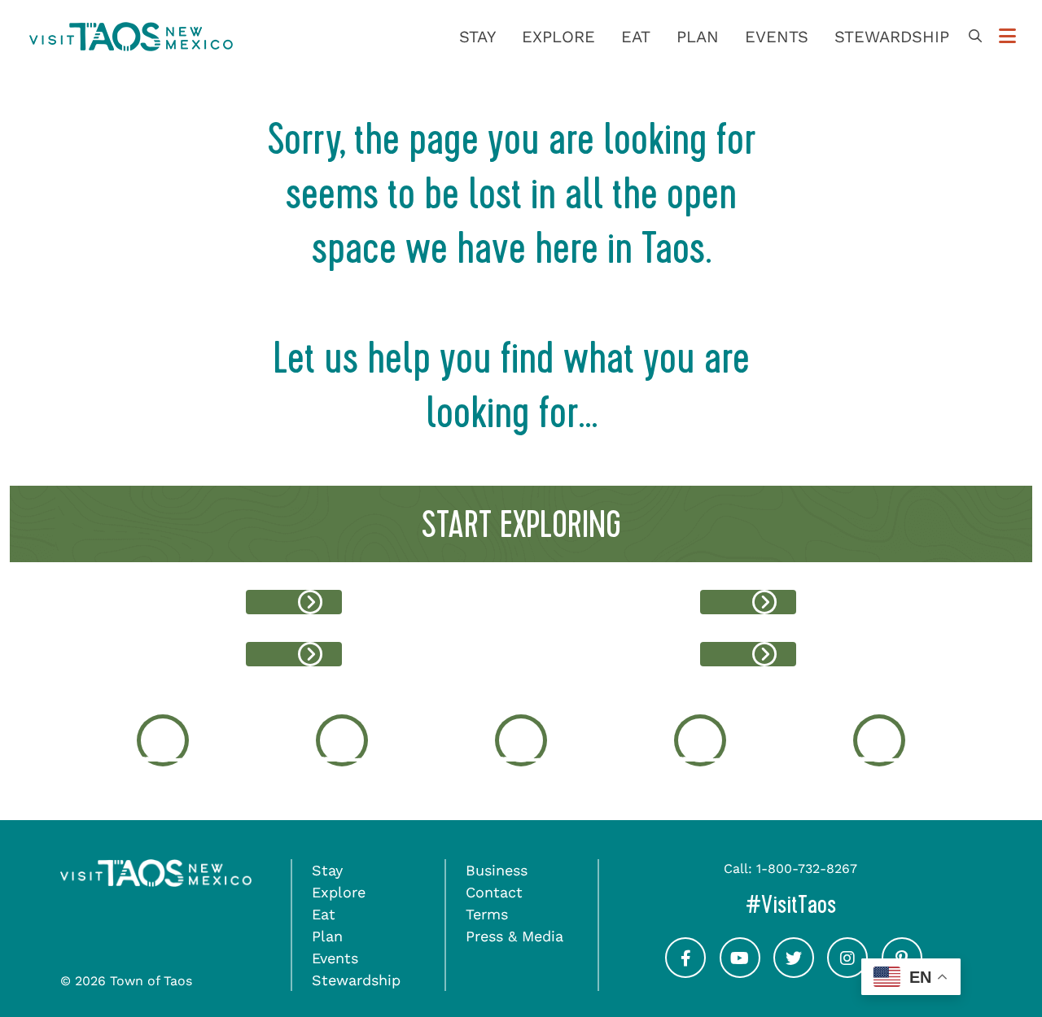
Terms (487, 914)
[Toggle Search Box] (975, 36)
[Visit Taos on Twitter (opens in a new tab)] (793, 972)
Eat (635, 36)
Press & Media (514, 936)
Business (497, 870)
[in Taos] (294, 602)
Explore (558, 36)
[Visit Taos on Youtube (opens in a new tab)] (740, 972)
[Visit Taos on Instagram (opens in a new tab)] (847, 972)
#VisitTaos (844, 904)
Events (776, 36)
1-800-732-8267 (806, 868)
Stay (477, 36)
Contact (494, 892)
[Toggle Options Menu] (1007, 36)
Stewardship (891, 36)
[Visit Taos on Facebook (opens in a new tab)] (685, 972)
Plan (697, 36)
